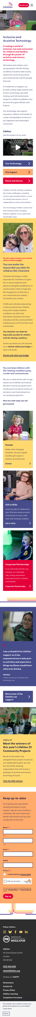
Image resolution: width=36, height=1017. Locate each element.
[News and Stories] (29, 180)
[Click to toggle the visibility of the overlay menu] (32, 5)
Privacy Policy (12, 889)
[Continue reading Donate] (18, 425)
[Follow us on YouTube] (20, 931)
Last (4, 844)
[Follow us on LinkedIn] (26, 931)
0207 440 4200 (9, 966)
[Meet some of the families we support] (29, 696)
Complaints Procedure (12, 997)
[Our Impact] (29, 172)
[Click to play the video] (18, 147)
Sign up (8, 896)
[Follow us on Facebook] (15, 931)
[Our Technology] (29, 163)
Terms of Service (26, 889)
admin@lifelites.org (11, 970)
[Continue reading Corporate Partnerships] (18, 545)
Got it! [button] (6, 1013)
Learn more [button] (7, 1008)
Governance (8, 982)
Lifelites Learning (10, 993)
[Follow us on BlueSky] (10, 931)
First (4, 835)
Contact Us (7, 986)
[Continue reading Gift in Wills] (18, 485)
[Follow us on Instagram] (4, 931)
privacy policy (26, 874)
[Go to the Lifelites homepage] (7, 5)
